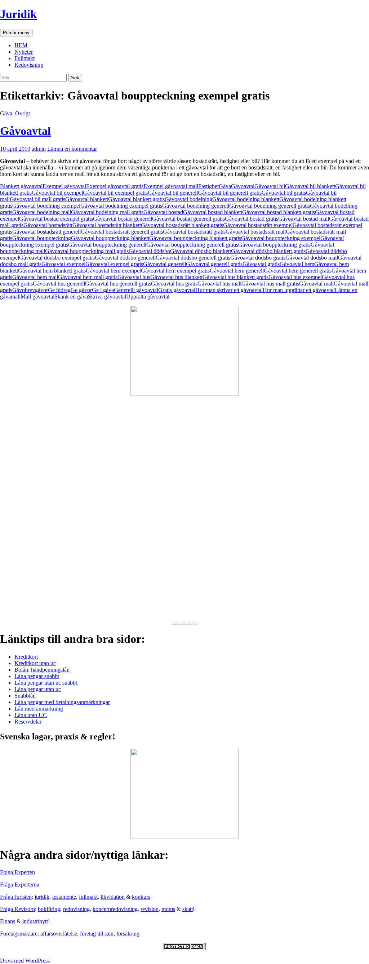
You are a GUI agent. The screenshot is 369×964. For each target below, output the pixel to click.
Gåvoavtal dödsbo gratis (257, 258)
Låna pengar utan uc (37, 689)
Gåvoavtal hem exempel (113, 270)
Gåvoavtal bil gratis (284, 193)
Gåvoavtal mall (316, 283)
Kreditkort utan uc (35, 663)
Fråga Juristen (16, 897)
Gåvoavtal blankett (86, 199)
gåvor (41, 290)
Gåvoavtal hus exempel (295, 277)
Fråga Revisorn (17, 909)
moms (168, 909)
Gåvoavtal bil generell (173, 193)
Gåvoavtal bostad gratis (251, 219)
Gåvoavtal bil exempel (57, 193)
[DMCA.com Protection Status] (184, 948)
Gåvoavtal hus (133, 277)
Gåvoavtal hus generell (59, 283)
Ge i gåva (103, 290)
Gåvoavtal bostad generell (122, 219)
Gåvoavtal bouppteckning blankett (110, 238)
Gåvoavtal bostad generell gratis (188, 219)
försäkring (127, 933)
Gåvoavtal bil (269, 186)
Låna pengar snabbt (36, 676)
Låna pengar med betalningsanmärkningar (62, 702)
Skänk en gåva (71, 296)
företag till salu (97, 933)
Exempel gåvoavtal (64, 186)
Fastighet (208, 186)
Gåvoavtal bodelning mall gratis (107, 212)
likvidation (113, 897)
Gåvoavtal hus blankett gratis (235, 277)
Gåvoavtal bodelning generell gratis (269, 206)
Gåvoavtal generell (164, 264)
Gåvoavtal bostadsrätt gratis (194, 232)
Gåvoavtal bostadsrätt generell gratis (122, 232)
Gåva (6, 113)
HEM (20, 45)
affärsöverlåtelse (58, 933)
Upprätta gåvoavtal (147, 296)
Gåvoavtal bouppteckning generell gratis (192, 245)
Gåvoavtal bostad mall (303, 219)
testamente (64, 897)
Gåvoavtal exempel (63, 264)
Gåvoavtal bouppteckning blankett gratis (195, 238)
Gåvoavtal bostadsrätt (47, 225)
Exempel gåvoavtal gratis (114, 186)
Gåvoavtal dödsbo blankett (200, 251)
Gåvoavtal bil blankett (310, 186)
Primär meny (16, 32)
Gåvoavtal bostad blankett (212, 212)
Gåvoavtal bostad (163, 212)
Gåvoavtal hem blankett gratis (52, 270)
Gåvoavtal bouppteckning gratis (274, 245)
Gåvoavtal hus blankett (176, 277)
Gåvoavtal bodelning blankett (245, 199)
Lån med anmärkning (38, 709)
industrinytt (35, 921)
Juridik (18, 14)
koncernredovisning (115, 909)
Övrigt (22, 113)
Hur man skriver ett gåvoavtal (229, 290)
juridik (42, 897)
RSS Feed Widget (185, 623)
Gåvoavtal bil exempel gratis (115, 193)
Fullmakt (24, 58)
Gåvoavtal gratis (261, 264)
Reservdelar (27, 721)
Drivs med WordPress (25, 961)
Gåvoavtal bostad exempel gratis (56, 219)
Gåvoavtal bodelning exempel (46, 206)
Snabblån (25, 696)
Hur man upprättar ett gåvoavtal (299, 290)
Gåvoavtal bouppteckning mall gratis (87, 251)
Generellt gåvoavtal (136, 290)
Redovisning (28, 65)
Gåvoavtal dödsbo (149, 251)
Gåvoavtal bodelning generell (195, 206)
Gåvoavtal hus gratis (174, 283)
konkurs (141, 897)
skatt (187, 909)
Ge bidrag (59, 290)
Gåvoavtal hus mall (219, 283)
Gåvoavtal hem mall (35, 277)
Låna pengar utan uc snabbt (45, 683)
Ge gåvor (81, 290)
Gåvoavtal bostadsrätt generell (46, 232)
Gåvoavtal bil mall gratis (37, 199)
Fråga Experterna (19, 884)
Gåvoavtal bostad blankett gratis (278, 212)
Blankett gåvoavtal (21, 186)
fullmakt (88, 897)
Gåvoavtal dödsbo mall (311, 258)
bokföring (49, 909)
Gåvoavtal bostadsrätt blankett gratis (182, 225)
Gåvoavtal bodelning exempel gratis (121, 206)
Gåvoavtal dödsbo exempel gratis (57, 258)
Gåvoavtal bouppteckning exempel (280, 238)
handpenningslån (50, 670)
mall (16, 296)
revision (150, 909)
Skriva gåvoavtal (107, 296)
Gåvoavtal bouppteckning (41, 238)
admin (39, 149)
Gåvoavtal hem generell (237, 270)
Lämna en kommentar (72, 149)
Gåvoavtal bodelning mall (41, 212)
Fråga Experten (17, 872)
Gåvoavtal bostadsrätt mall (256, 232)
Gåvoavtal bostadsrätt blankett (106, 225)
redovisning (76, 909)
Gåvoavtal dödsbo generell (125, 258)
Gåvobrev (23, 290)
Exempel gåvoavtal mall (170, 186)
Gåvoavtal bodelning (188, 199)
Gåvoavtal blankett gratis (136, 199)
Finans (7, 921)
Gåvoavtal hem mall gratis (87, 277)
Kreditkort (26, 657)
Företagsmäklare (18, 933)
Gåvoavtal (25, 130)
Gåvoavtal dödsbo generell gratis (193, 258)
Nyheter (23, 52)
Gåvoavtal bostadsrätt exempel (258, 225)
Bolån (21, 670)
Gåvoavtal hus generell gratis (118, 283)
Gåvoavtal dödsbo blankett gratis (268, 251)
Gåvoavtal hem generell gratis (298, 270)
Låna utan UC (30, 715)
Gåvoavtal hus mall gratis (270, 283)
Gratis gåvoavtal (176, 290)
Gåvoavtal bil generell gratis (230, 193)
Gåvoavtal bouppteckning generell (107, 245)
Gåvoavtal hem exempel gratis (175, 270)
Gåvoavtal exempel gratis (114, 264)
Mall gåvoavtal (37, 296)
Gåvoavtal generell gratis (214, 264)
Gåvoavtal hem (297, 264)
